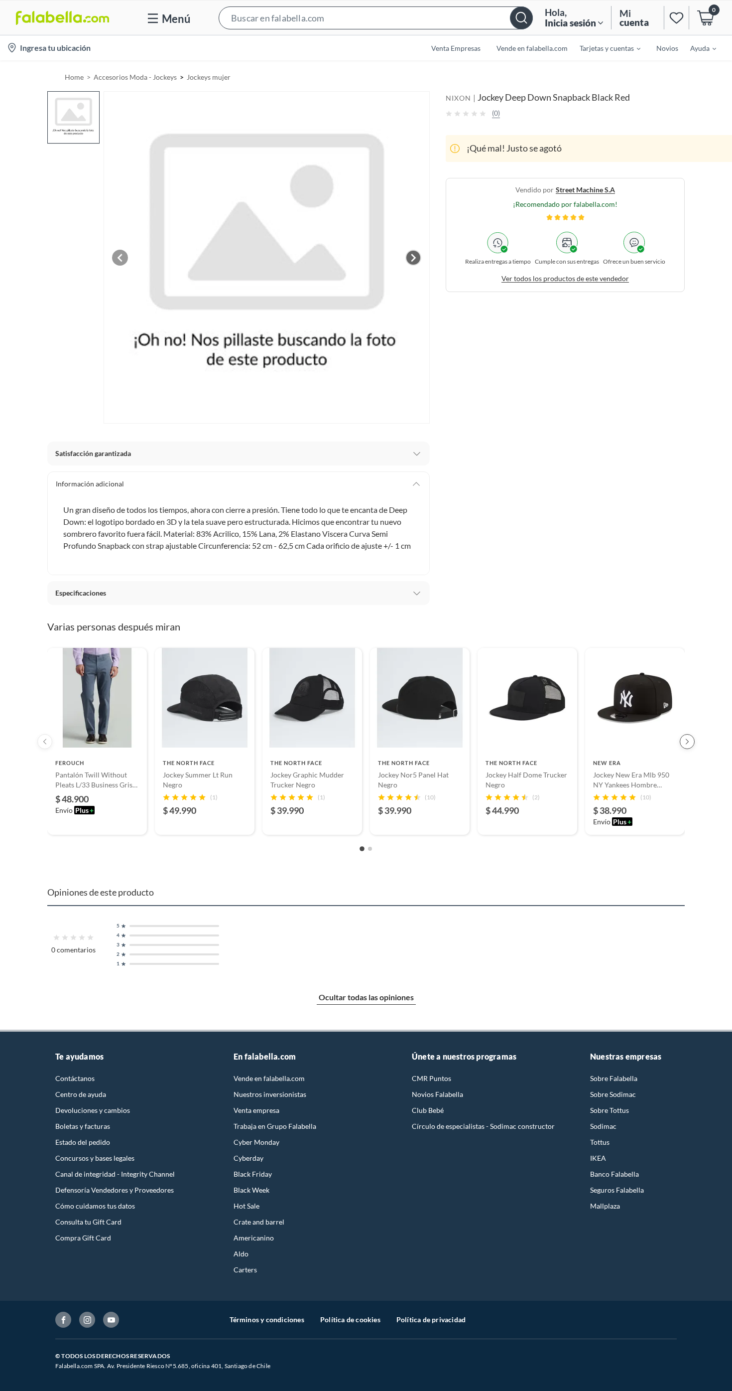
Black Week (251, 1190)
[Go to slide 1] (362, 849)
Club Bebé (428, 1110)
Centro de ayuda (80, 1094)
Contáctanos (75, 1078)
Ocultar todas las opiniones (366, 997)
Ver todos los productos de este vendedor (565, 278)
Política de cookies (350, 1319)
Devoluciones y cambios (92, 1110)
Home (74, 77)
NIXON (458, 98)
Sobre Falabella (613, 1078)
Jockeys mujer (209, 77)
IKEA (598, 1158)
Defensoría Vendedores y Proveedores (114, 1190)
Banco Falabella (614, 1174)
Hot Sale (246, 1206)
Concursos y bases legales (94, 1158)
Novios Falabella (437, 1094)
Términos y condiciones (267, 1319)
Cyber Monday (256, 1142)
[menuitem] (604, 48)
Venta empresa (256, 1110)
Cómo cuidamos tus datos (95, 1206)
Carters (245, 1269)
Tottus (600, 1142)
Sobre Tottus (609, 1110)
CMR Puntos (431, 1078)
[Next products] (687, 741)
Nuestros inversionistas (270, 1094)
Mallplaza (605, 1206)
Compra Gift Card (83, 1238)
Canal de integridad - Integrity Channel (115, 1174)
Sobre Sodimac (613, 1094)
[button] (376, 17)
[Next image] (413, 258)
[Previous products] (44, 741)
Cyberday (248, 1158)
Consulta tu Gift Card (88, 1222)
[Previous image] (120, 258)
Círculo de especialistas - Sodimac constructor (483, 1126)
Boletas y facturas (82, 1126)
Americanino (254, 1238)
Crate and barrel (259, 1222)
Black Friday (253, 1174)
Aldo (241, 1253)
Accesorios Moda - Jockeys (135, 77)
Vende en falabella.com (269, 1078)
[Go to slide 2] (370, 849)
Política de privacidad (431, 1319)
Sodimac (603, 1126)
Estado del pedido (82, 1142)
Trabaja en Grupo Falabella (275, 1126)
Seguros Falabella (617, 1190)
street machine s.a (585, 189)
